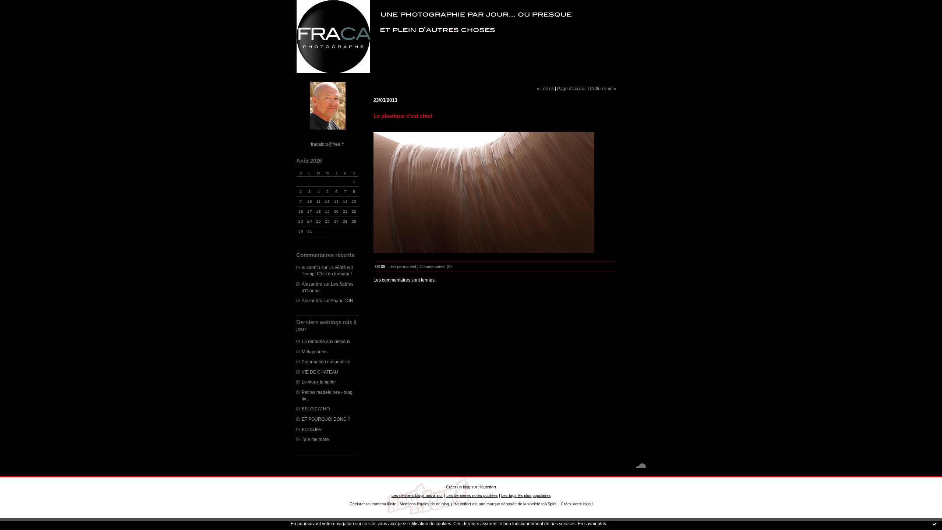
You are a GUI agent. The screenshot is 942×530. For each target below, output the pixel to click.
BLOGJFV (312, 429)
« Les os (545, 88)
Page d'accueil (572, 88)
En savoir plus (592, 523)
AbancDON (341, 300)
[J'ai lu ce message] (935, 524)
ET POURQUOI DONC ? (326, 419)
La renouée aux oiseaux (326, 341)
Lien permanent (402, 266)
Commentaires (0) (435, 266)
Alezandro (312, 284)
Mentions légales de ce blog (424, 504)
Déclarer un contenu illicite (373, 504)
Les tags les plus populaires (526, 495)
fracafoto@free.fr (327, 144)
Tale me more (315, 439)
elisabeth (311, 267)
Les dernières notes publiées (472, 495)
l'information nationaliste (326, 361)
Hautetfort (487, 487)
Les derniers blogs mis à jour (417, 495)
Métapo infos (314, 351)
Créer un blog (458, 487)
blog (587, 504)
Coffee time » (603, 88)
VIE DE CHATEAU (320, 372)
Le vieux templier (319, 381)
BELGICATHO (316, 408)
